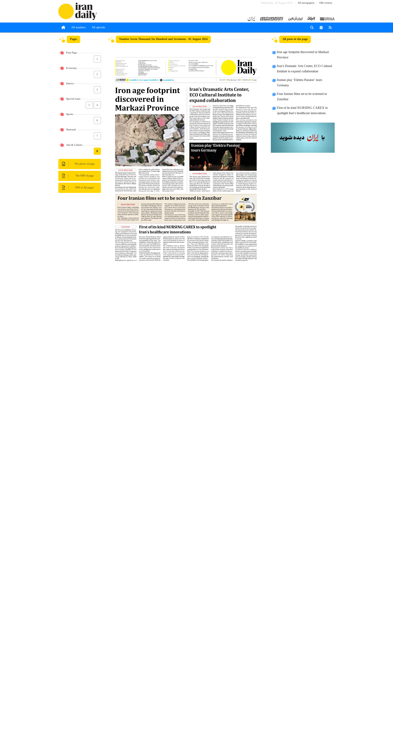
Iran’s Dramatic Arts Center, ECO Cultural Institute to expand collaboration (304, 69)
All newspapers (306, 3)
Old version (325, 3)
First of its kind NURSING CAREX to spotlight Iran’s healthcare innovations (302, 110)
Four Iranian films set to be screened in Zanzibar (302, 96)
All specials (98, 27)
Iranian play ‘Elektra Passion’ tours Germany (299, 82)
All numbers (78, 27)
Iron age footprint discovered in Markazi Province (303, 55)
